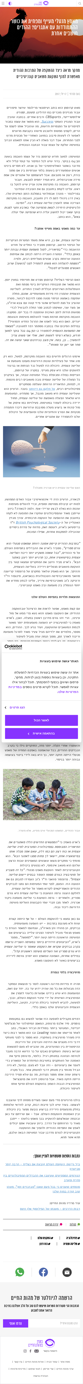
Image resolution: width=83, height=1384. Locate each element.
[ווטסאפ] (20, 1272)
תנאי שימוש (34, 1368)
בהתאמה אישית (44, 733)
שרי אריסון (48, 1368)
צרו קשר (18, 1361)
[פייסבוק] (43, 1273)
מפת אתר (65, 1361)
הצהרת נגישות (40, 1375)
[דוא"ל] (67, 1272)
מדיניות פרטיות (18, 1368)
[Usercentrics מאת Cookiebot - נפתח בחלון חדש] (22, 647)
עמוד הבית (52, 1361)
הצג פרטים (17, 707)
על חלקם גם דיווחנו (42, 389)
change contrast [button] (10, 3)
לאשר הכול (41, 720)
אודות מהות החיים (34, 1361)
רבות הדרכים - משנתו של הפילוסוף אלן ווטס (50, 1209)
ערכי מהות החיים (65, 1368)
